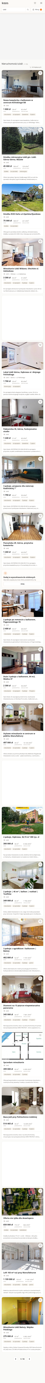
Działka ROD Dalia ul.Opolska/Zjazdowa (21, 214)
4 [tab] (23, 96)
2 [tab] (21, 96)
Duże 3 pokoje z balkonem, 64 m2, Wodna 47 (19, 677)
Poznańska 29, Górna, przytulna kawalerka (18, 544)
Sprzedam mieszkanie (13, 1062)
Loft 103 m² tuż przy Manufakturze (19, 1272)
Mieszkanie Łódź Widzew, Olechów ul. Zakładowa (21, 269)
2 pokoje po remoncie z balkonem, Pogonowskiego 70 (19, 620)
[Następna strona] (29, 1359)
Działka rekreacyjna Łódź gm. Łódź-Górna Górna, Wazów (19, 158)
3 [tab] (22, 96)
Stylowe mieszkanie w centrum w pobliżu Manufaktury (19, 734)
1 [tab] (20, 96)
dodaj (22, 584)
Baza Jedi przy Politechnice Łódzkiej (20, 1117)
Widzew (13, 274)
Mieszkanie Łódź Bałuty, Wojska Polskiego (18, 1328)
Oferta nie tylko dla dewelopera (18, 1218)
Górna (13, 377)
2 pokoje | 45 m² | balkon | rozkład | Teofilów (20, 892)
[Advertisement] (22, 37)
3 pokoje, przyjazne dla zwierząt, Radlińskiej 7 (18, 487)
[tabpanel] (22, 84)
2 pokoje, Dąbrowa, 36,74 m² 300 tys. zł (21, 837)
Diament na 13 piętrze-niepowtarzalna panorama (21, 1006)
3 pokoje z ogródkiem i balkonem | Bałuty (19, 949)
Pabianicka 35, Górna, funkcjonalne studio (20, 430)
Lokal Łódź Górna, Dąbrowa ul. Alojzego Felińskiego (21, 373)
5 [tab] (24, 96)
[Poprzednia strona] (16, 1359)
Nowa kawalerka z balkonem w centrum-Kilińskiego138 (18, 101)
